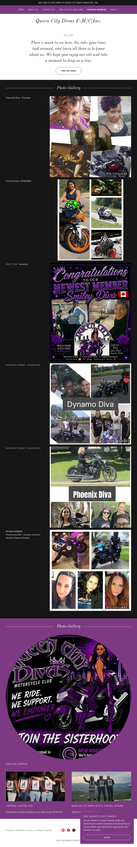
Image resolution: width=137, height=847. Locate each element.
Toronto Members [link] (96, 9)
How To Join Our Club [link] (71, 9)
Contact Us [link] (48, 9)
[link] (68, 21)
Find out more (68, 71)
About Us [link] (33, 9)
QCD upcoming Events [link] (68, 840)
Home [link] (21, 9)
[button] (115, 9)
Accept (107, 837)
